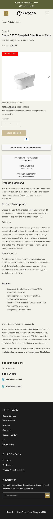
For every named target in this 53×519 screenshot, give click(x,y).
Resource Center (10, 435)
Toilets (11, 22)
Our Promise (8, 465)
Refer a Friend (9, 421)
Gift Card (6, 425)
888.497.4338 (26, 161)
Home (4, 22)
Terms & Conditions (14, 512)
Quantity (5, 119)
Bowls (17, 22)
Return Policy (8, 444)
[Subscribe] (47, 495)
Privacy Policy (27, 512)
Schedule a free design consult (26, 147)
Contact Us (7, 430)
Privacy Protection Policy (13, 470)
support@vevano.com (26, 177)
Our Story (7, 460)
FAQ (4, 440)
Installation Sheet (13, 386)
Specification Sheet (14, 379)
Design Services (9, 416)
